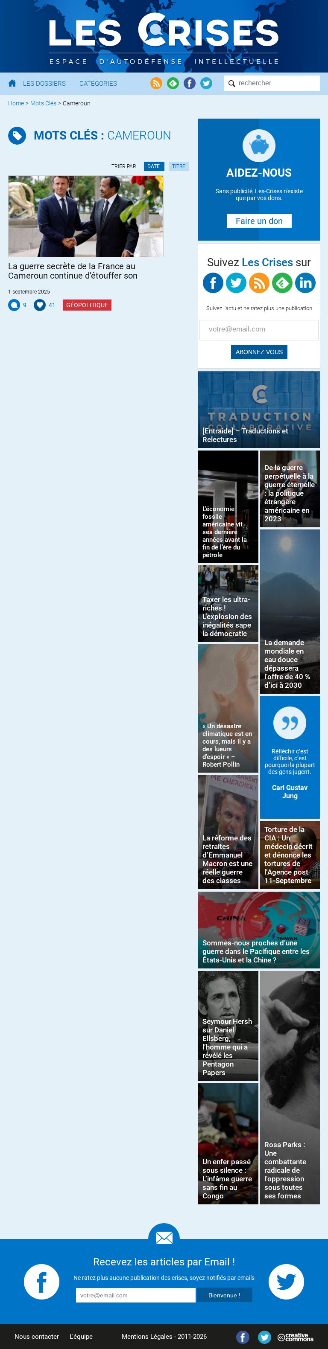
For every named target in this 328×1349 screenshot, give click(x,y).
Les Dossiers (44, 83)
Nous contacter (37, 1336)
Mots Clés (43, 103)
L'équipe (81, 1336)
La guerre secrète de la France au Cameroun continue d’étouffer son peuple (73, 271)
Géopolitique (87, 305)
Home (16, 103)
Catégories (98, 83)
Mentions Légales (147, 1336)
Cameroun (102, 135)
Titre (178, 166)
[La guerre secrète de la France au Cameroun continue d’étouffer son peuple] (86, 216)
